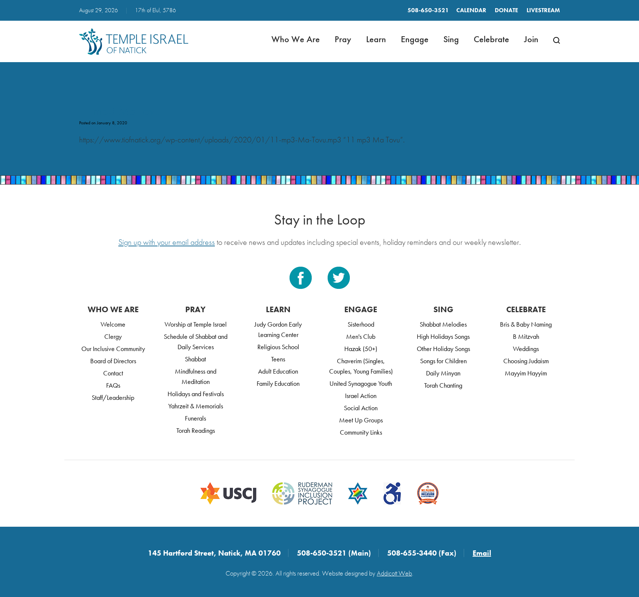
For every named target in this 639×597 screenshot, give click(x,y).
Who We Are (295, 39)
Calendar (471, 10)
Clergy (113, 336)
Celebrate (491, 39)
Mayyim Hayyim (526, 373)
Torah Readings (195, 430)
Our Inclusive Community (113, 348)
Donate (506, 10)
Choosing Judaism (526, 361)
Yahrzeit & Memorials (195, 406)
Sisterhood (361, 324)
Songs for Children (443, 361)
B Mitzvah (526, 336)
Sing (451, 39)
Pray (343, 39)
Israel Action (360, 395)
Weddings (526, 348)
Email (482, 553)
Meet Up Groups (361, 420)
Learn (376, 39)
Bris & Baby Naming (526, 324)
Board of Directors (113, 361)
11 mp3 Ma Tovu (119, 111)
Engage (415, 39)
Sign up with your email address (166, 242)
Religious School (278, 347)
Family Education (278, 383)
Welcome (113, 324)
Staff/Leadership (113, 397)
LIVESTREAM (543, 10)
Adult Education (278, 371)
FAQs (113, 385)
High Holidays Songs (443, 336)
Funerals (195, 418)
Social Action (361, 408)
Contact (113, 373)
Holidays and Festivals (196, 393)
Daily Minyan (443, 373)
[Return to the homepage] (133, 41)
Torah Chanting (443, 385)
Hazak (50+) (360, 348)
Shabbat (195, 359)
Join (531, 39)
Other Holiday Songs (443, 348)
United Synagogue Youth (360, 383)
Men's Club (360, 336)
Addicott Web (394, 573)
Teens (278, 359)
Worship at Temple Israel (196, 324)
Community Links (361, 432)
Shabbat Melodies (443, 324)
